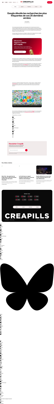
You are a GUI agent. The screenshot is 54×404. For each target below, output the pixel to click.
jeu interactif (14, 83)
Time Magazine (25, 64)
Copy (10, 398)
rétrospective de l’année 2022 (29, 112)
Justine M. (27, 21)
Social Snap (1, 395)
